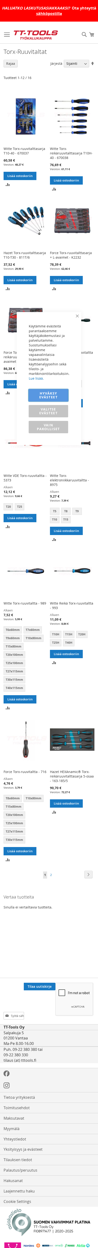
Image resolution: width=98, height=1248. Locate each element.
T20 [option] (8, 507)
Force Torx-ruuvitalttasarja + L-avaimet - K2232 (71, 255)
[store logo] (36, 35)
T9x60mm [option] (13, 638)
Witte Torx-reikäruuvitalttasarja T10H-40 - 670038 (71, 153)
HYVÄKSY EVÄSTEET (48, 395)
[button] (8, 184)
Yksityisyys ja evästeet (23, 1149)
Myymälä (12, 1128)
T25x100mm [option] (14, 663)
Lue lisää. (36, 378)
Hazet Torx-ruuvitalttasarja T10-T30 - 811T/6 (25, 255)
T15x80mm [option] (13, 646)
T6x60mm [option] (13, 630)
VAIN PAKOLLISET (48, 427)
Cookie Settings (17, 1201)
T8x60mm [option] (13, 798)
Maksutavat (14, 1118)
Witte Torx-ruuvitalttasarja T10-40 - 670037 (24, 150)
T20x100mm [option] (14, 655)
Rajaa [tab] (10, 63)
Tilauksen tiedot (18, 1159)
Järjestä (56, 63)
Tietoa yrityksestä (19, 1097)
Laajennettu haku (19, 1191)
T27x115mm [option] (14, 671)
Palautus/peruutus (20, 1170)
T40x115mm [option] (14, 688)
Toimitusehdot (17, 1107)
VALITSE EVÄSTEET (48, 411)
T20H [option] (81, 634)
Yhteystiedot (15, 1139)
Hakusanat (13, 1180)
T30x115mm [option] (14, 680)
